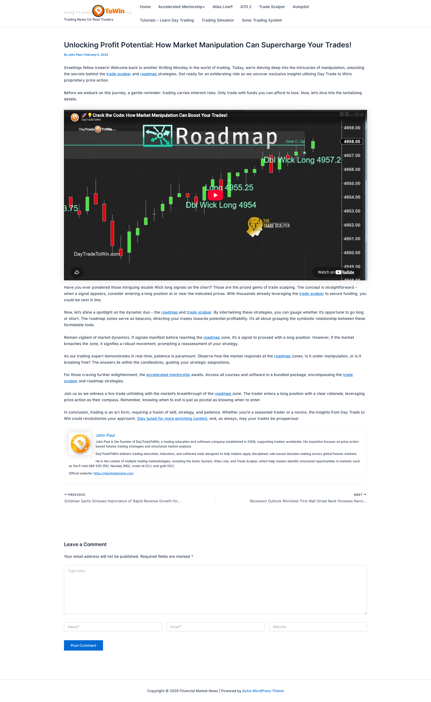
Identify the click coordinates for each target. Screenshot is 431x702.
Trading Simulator (218, 20)
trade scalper (118, 74)
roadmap (149, 74)
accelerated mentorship (168, 374)
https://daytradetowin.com (113, 473)
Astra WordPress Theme (263, 691)
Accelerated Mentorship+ (181, 6)
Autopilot (301, 6)
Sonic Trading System (262, 20)
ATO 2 (245, 6)
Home (145, 6)
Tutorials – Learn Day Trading (167, 20)
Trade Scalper (272, 6)
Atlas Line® (223, 6)
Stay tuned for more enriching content (172, 418)
